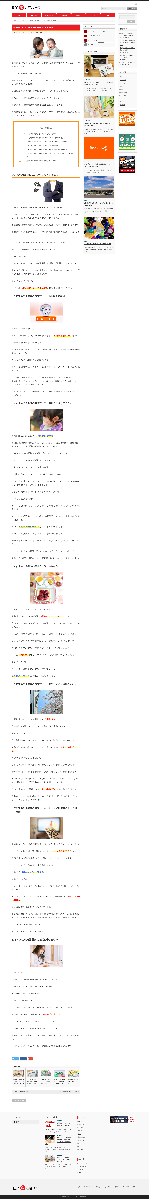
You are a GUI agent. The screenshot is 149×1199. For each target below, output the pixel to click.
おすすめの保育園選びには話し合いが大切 (40, 161)
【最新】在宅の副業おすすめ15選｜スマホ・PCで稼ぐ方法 (127, 42)
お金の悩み (63, 15)
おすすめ (35, 32)
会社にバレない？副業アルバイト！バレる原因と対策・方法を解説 (127, 35)
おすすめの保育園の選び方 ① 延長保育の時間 (45, 138)
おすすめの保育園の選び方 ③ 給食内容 (42, 145)
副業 (19, 15)
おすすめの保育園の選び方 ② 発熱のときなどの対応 (47, 141)
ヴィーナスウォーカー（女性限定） (97, 31)
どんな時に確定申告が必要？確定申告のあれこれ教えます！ (32, 1082)
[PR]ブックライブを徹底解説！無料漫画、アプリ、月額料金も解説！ (127, 50)
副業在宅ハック (72, 1197)
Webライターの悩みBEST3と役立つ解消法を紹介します (64, 1159)
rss (136, 4)
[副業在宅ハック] (26, 9)
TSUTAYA (79, 1172)
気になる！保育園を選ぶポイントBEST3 (26, 1091)
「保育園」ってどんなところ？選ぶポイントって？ (46, 1081)
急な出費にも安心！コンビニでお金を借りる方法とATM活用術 (127, 57)
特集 (108, 15)
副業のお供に (124, 92)
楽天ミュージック (82, 1163)
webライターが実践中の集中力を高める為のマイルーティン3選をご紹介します (58, 1141)
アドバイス (93, 15)
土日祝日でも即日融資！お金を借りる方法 (97, 244)
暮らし (122, 98)
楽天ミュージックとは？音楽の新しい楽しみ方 (64, 1124)
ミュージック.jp (81, 1166)
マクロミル (91, 44)
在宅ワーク (34, 15)
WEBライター (49, 15)
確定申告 (122, 105)
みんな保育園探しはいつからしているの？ (40, 134)
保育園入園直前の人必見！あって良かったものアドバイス (18, 1082)
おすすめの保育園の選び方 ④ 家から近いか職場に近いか (48, 149)
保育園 (40, 32)
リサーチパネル (92, 40)
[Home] (15, 20)
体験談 (78, 15)
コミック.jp (80, 1169)
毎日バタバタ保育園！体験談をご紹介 (67, 1091)
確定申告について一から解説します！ (73, 1081)
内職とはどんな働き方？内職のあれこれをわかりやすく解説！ (59, 1082)
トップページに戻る (18, 1100)
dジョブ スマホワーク (94, 35)
